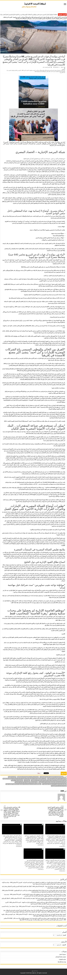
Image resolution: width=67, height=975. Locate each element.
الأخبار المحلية (57, 17)
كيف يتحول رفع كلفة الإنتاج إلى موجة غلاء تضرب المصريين (26, 782)
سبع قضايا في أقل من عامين (17, 780)
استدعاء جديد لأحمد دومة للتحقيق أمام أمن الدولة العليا (28, 776)
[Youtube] (32, 971)
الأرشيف (64, 944)
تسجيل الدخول (62, 954)
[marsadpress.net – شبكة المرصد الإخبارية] (33, 5)
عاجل (44, 67)
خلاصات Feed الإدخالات (60, 957)
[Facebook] (35, 971)
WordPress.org (62, 962)
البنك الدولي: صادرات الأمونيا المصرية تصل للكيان (57, 778)
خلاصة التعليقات (62, 959)
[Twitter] (34, 971)
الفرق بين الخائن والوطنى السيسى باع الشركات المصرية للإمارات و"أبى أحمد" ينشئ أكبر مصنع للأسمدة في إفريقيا (25, 778)
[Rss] (37, 971)
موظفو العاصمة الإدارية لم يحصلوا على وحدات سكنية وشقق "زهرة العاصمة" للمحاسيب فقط (23, 784)
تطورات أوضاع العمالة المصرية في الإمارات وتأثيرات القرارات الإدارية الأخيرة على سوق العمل (49, 780)
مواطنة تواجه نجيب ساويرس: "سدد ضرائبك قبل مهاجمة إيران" (54, 784)
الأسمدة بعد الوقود (12, 776)
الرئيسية (64, 17)
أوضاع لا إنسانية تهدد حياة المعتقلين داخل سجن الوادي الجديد (51, 776)
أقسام (64, 935)
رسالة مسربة (27, 780)
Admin (62, 67)
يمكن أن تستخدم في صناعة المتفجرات (59, 785)
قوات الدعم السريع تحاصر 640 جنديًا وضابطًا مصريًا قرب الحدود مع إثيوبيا (52, 782)
